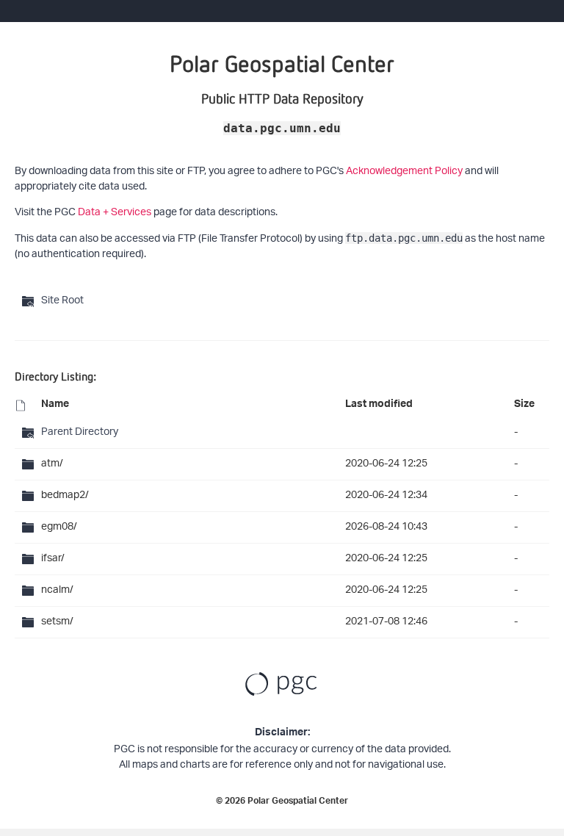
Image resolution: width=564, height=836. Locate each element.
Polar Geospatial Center (297, 802)
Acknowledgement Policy (404, 171)
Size (524, 405)
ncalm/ (57, 590)
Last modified (379, 405)
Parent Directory (79, 432)
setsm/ (57, 621)
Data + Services (114, 212)
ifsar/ (53, 558)
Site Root (62, 300)
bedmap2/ (65, 495)
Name (55, 405)
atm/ (52, 464)
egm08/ (59, 527)
